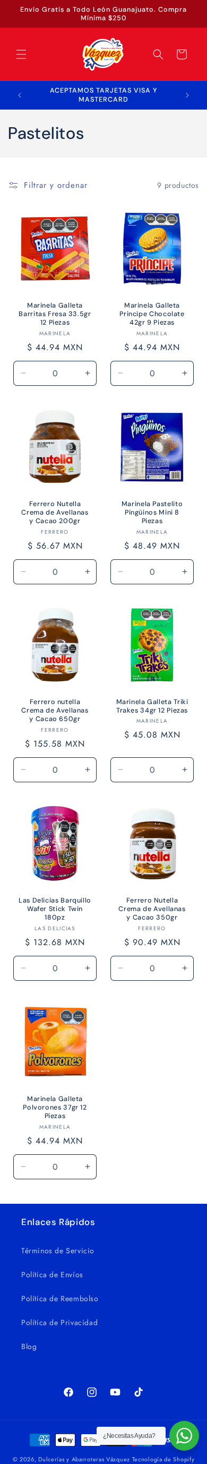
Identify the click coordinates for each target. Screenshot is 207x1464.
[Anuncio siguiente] (187, 95)
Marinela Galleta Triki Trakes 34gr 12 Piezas (152, 706)
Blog (29, 1346)
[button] (21, 54)
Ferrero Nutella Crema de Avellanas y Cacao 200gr (54, 512)
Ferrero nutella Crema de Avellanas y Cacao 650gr (54, 710)
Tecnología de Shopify (163, 1459)
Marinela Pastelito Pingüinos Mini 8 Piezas (152, 512)
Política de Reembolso (60, 1298)
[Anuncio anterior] (19, 95)
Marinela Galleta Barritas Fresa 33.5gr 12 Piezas (55, 314)
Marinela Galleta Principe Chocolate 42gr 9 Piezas (151, 314)
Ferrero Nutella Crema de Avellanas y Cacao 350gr (151, 909)
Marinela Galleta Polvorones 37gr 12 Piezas (55, 1107)
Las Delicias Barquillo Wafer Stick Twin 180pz (55, 909)
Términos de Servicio (57, 1250)
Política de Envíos (52, 1274)
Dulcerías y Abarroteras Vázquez (84, 1459)
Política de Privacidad (59, 1322)
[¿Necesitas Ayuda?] (184, 1436)
